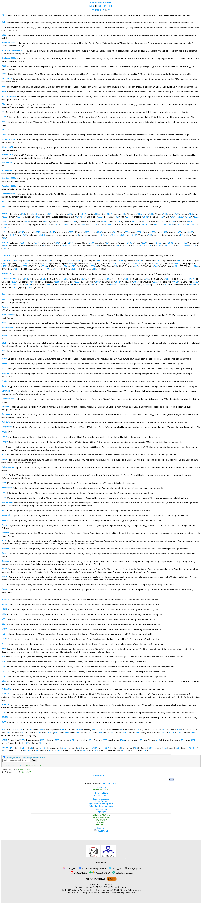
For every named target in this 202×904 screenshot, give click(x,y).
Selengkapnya (134, 868)
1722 (196, 217)
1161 (104, 730)
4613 (19, 217)
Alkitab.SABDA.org (101, 815)
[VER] (91, 6)
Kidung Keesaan (101, 799)
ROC (114, 783)
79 (77, 217)
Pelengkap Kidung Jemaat (101, 806)
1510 (50, 214)
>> (109, 10)
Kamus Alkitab (101, 793)
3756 (23, 214)
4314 (116, 217)
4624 (161, 217)
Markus (99, 10)
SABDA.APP (101, 820)
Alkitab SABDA (24, 770)
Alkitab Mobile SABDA (101, 2)
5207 (83, 214)
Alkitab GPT (26, 772)
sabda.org (130, 893)
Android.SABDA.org (101, 817)
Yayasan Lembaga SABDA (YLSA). (91, 887)
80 (124, 214)
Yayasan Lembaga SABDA (93, 868)
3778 (34, 214)
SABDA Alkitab (80, 873)
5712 (54, 269)
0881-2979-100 (78, 893)
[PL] (105, 6)
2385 (139, 214)
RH (109, 783)
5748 (78, 260)
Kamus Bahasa (101, 795)
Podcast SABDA (102, 873)
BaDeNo (101, 822)
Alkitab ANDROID (101, 790)
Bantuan (101, 828)
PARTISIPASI (99, 879)
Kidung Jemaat (101, 801)
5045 (70, 214)
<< (93, 10)
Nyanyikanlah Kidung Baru (101, 803)
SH (104, 783)
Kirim (33, 760)
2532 (109, 214)
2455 (191, 214)
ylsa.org (120, 893)
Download (101, 787)
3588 (98, 260)
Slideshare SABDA (124, 873)
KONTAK (89, 879)
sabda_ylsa (70, 868)
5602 (100, 217)
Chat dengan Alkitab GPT (32, 765)
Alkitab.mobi (101, 809)
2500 (165, 214)
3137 (97, 214)
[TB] (98, 6)
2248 (128, 217)
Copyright (101, 812)
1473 (147, 284)
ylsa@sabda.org (101, 893)
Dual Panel (102, 831)
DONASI (111, 879)
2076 (70, 260)
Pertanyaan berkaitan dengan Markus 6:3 (25, 757)
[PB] (110, 6)
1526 (65, 266)
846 (83, 217)
